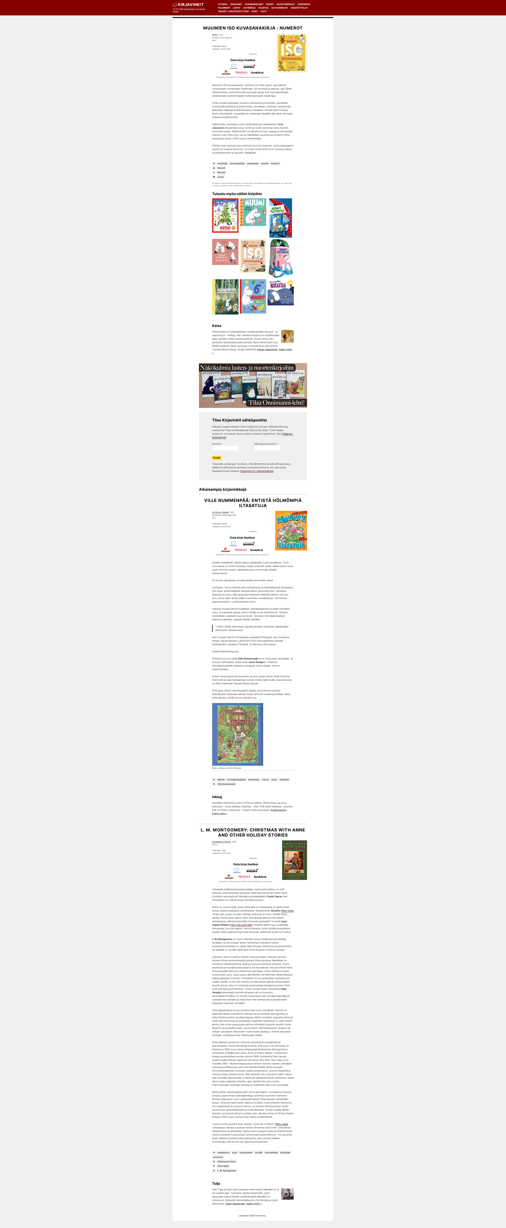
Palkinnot (224, 7)
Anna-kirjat (223, 1166)
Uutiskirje (249, 7)
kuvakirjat (222, 163)
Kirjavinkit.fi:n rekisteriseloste (256, 471)
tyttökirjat (285, 1152)
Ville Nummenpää (226, 784)
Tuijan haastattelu (235, 1203)
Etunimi (216, 444)
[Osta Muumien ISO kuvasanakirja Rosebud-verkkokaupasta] (250, 68)
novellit (258, 1152)
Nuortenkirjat (286, 4)
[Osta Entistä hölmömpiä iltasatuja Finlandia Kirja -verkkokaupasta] (234, 545)
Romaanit (236, 4)
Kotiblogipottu (278, 810)
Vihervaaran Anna (226, 1161)
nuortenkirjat (271, 1152)
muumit (264, 163)
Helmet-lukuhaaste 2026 (233, 11)
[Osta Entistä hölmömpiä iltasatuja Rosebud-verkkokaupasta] (250, 545)
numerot (275, 163)
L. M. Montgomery (226, 1170)
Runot (270, 4)
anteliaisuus (223, 1152)
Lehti (264, 11)
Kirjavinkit (191, 4)
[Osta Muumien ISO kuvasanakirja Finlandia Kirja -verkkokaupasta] (234, 68)
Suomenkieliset (254, 4)
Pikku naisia (287, 910)
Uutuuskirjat (279, 7)
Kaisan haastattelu (267, 349)
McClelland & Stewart (221, 842)
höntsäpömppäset (236, 779)
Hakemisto (304, 4)
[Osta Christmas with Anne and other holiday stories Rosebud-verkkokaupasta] (253, 872)
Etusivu (223, 4)
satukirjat (284, 779)
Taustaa (263, 7)
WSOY (215, 35)
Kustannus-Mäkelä (220, 512)
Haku (255, 11)
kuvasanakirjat (237, 163)
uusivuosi (218, 1157)
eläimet (221, 779)
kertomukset (246, 1152)
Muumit (221, 168)
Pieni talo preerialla (241, 925)
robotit (265, 779)
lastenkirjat (252, 163)
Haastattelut (299, 7)
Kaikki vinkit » (219, 813)
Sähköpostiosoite (266, 444)
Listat (236, 7)
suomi (220, 177)
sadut (274, 779)
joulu (234, 1152)
